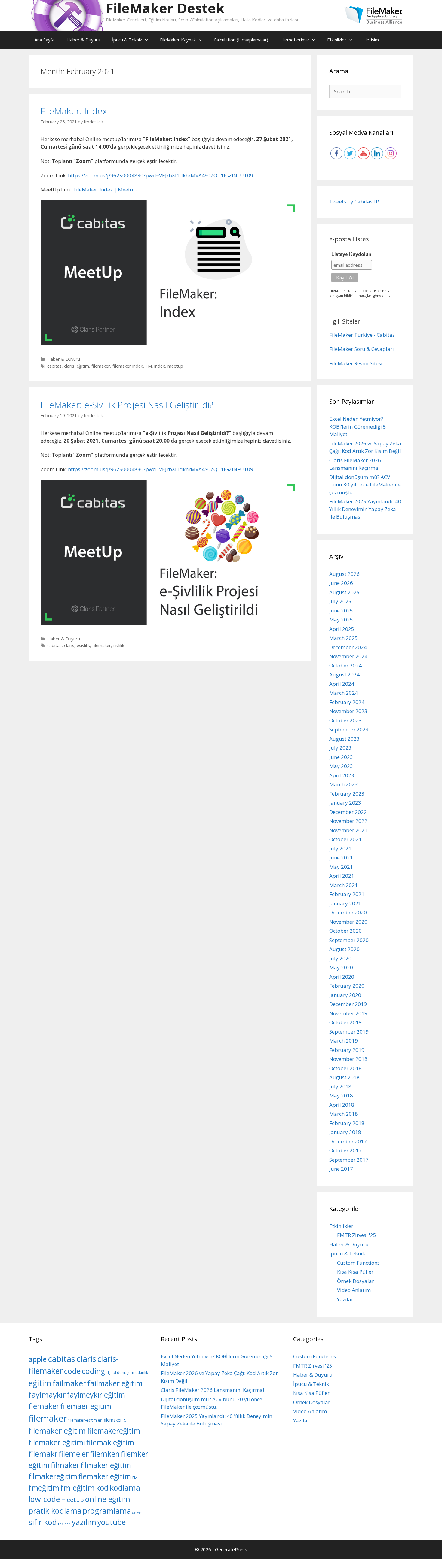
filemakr (43, 1453)
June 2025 (341, 610)
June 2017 (341, 1168)
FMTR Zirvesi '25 (356, 1235)
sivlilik (118, 645)
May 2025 (341, 619)
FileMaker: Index (74, 111)
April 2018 (341, 1104)
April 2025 (341, 628)
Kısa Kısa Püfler (355, 1271)
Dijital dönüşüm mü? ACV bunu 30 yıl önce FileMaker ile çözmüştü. (365, 485)
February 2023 (346, 793)
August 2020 (344, 949)
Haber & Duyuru (83, 40)
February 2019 (346, 1049)
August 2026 (344, 573)
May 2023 (341, 766)
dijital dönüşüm (120, 1372)
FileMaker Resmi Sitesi (355, 363)
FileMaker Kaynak (178, 40)
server (137, 1512)
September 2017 (349, 1159)
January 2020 (345, 995)
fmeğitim (44, 1488)
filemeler (74, 1454)
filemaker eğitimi (57, 1442)
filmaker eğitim (106, 1465)
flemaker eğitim (104, 1476)
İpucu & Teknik (127, 40)
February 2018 (346, 1123)
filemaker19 (115, 1420)
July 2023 (340, 747)
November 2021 (348, 830)
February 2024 (346, 702)
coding (93, 1371)
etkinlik (141, 1372)
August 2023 (344, 738)
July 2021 (340, 848)
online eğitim (107, 1499)
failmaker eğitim (115, 1383)
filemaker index (127, 366)
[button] (148, 40)
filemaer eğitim (85, 1406)
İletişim (371, 40)
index (159, 366)
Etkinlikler (336, 40)
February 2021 (346, 894)
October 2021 (345, 839)
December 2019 (348, 1004)
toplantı (64, 1523)
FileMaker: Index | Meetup (105, 189)
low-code (44, 1499)
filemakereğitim (113, 1431)
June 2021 (341, 857)
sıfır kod (43, 1522)
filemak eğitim (110, 1442)
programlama (107, 1511)
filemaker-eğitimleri (85, 1420)
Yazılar (345, 1299)
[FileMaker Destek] (67, 14)
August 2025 (344, 592)
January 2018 (345, 1132)
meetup (175, 366)
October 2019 (345, 1022)
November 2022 (348, 820)
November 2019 (348, 1013)
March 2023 (343, 784)
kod (102, 1487)
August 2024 (344, 674)
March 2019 (343, 1040)
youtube (111, 1522)
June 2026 (341, 582)
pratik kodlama (55, 1511)
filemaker (100, 366)
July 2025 (340, 601)
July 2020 (340, 958)
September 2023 (349, 729)
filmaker (65, 1465)
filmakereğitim (53, 1476)
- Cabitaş (384, 334)
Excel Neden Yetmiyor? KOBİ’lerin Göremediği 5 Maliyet (357, 426)
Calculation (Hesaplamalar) (241, 40)
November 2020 (348, 921)
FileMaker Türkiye (351, 334)
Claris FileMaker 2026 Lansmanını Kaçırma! (212, 1389)
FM (149, 366)
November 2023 (348, 711)
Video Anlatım (354, 1290)
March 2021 (343, 885)
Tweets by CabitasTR (354, 201)
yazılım (84, 1522)
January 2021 (345, 903)
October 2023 (345, 720)
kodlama (125, 1487)
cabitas (54, 366)
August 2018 (344, 1077)
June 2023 (341, 757)
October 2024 (345, 665)
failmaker (69, 1383)
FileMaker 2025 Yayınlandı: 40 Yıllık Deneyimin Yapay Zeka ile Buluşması (365, 509)
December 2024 (348, 647)
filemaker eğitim (57, 1430)
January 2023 (345, 802)
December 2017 (348, 1141)
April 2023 (341, 775)
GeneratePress (231, 1549)
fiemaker (44, 1406)
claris (69, 366)
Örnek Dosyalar (355, 1281)
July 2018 (340, 1086)
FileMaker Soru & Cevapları (361, 348)
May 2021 (341, 866)
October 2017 (345, 1150)
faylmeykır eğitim (96, 1395)
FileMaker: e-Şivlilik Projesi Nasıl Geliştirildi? (127, 405)
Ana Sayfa (44, 40)
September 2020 (349, 940)
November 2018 (348, 1058)
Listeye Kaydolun (351, 254)
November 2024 (348, 656)
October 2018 (345, 1068)
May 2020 (341, 967)
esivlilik (83, 645)
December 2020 (348, 912)
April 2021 (341, 875)
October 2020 (345, 930)
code (72, 1371)
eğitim (83, 366)
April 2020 (341, 976)
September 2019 (349, 1031)
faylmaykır (47, 1394)
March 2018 (343, 1113)
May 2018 (341, 1095)
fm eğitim (77, 1487)
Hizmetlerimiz (294, 40)
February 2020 (346, 985)
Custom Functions (358, 1262)
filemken (105, 1454)
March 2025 (343, 637)
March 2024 (343, 692)
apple (38, 1359)
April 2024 (341, 683)
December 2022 (348, 811)
